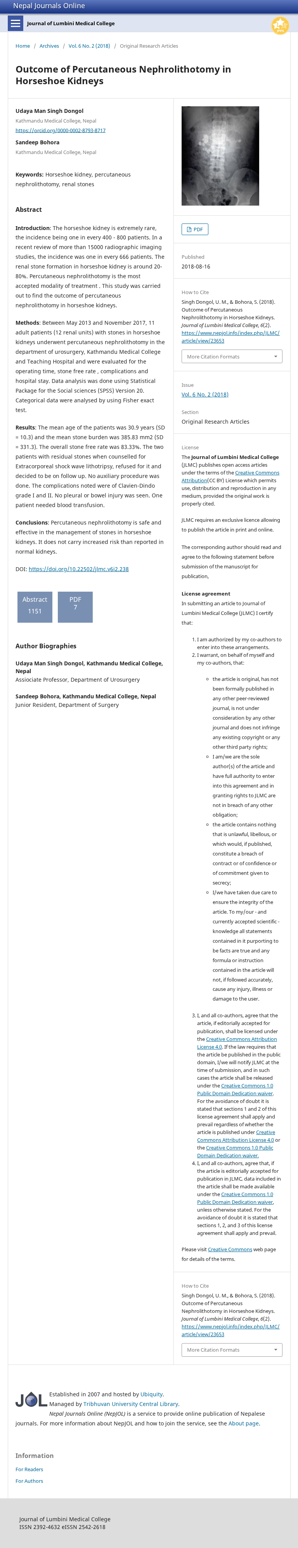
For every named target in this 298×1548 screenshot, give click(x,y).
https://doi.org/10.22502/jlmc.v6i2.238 (79, 569)
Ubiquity (151, 1394)
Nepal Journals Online (49, 5)
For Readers (29, 1469)
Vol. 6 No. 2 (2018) (89, 45)
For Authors (29, 1480)
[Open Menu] (15, 23)
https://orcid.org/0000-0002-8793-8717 (61, 129)
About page (244, 1423)
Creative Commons (230, 1249)
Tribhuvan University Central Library (130, 1404)
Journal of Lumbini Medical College (71, 23)
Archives (49, 45)
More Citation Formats (213, 356)
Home (23, 45)
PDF (197, 229)
